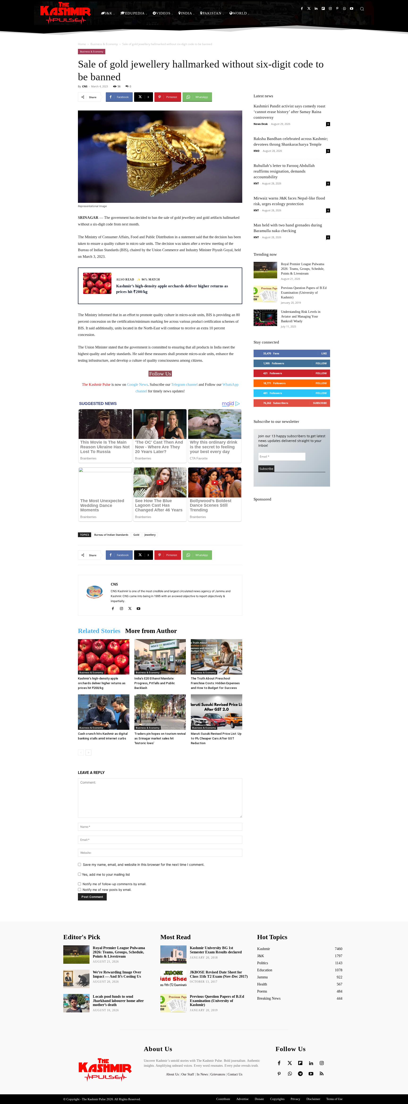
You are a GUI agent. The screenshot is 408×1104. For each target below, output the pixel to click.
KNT (256, 183)
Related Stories (99, 630)
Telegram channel (184, 384)
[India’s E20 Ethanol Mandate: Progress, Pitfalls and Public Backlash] (160, 657)
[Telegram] (300, 1074)
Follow (321, 363)
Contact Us (235, 1074)
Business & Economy (104, 44)
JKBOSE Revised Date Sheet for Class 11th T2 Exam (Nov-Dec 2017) (219, 974)
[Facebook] (302, 8)
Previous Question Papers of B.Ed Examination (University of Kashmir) (304, 292)
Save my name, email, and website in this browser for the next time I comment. (143, 864)
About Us (173, 1074)
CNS (84, 86)
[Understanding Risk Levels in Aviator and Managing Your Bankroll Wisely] (265, 318)
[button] (362, 8)
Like (324, 353)
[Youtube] (351, 8)
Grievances (217, 1074)
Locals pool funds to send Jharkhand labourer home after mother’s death (118, 1000)
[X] (132, 609)
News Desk (261, 124)
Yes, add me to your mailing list (105, 874)
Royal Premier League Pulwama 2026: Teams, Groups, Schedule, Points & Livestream (302, 268)
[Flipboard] (323, 8)
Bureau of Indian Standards (111, 534)
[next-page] (88, 753)
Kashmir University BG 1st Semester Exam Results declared (216, 950)
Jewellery (150, 534)
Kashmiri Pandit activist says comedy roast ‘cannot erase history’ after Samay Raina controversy (289, 112)
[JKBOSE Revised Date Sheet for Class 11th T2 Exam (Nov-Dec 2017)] (173, 979)
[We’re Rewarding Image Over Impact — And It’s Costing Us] (76, 979)
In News (202, 1074)
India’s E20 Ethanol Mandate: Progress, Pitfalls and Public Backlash (154, 683)
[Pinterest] (337, 8)
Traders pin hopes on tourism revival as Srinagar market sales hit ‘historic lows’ (160, 738)
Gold (136, 534)
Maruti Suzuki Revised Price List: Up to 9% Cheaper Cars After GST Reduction (216, 738)
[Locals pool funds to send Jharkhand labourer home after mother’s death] (76, 1003)
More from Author (151, 630)
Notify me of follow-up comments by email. (114, 884)
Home (82, 44)
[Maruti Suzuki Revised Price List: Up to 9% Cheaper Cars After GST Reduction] (216, 712)
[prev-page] (81, 753)
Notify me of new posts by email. (107, 890)
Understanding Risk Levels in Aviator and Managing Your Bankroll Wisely (300, 316)
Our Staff (187, 1074)
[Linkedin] (316, 8)
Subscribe (320, 403)
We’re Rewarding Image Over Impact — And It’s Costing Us (117, 974)
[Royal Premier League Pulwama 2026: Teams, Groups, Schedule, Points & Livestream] (265, 270)
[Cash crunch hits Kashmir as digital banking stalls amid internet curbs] (103, 712)
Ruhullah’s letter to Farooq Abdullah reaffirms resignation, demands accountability (284, 171)
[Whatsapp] (344, 8)
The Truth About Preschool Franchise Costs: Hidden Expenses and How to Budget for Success (215, 683)
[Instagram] (330, 8)
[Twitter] (309, 8)
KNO (256, 151)
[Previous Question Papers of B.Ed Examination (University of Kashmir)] (265, 294)
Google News (137, 384)
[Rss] (321, 1074)
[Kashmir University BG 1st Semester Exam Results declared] (173, 954)
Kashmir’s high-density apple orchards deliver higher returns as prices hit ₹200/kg (101, 683)
